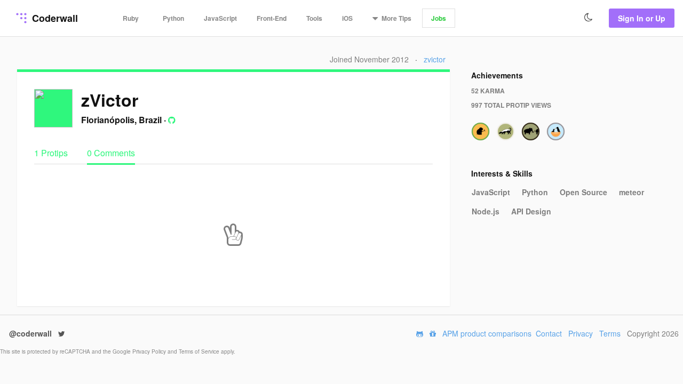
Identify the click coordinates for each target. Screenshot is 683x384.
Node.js (485, 211)
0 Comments (111, 153)
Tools (314, 18)
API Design (531, 211)
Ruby (131, 18)
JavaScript (220, 18)
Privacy (580, 333)
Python (173, 18)
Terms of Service (200, 351)
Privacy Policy (150, 351)
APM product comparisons (486, 333)
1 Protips (52, 153)
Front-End (272, 18)
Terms (610, 333)
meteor (631, 192)
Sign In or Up (641, 18)
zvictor (435, 59)
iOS (347, 18)
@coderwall (31, 333)
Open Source (583, 192)
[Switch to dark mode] (588, 17)
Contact (549, 333)
